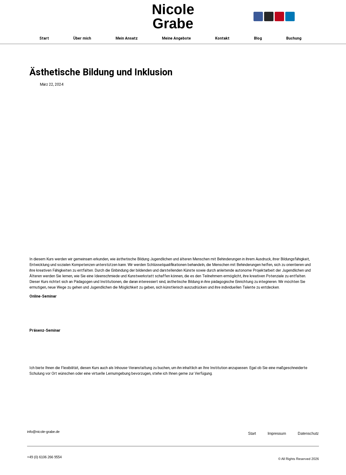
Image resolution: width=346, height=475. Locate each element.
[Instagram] (269, 16)
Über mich (82, 38)
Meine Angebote (176, 38)
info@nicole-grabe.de (43, 432)
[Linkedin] (290, 16)
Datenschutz (308, 433)
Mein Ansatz (127, 38)
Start (44, 38)
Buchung (294, 38)
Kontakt (222, 38)
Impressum (277, 433)
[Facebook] (258, 16)
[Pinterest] (279, 16)
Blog (258, 38)
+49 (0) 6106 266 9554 (44, 457)
